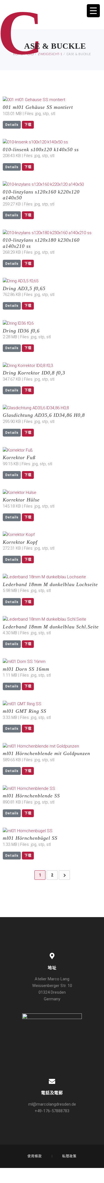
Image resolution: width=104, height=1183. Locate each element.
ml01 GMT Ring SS (24, 711)
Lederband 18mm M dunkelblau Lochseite (50, 584)
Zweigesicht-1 (50, 54)
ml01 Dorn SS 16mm (26, 669)
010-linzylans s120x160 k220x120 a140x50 (41, 195)
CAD (30, 54)
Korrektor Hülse (21, 500)
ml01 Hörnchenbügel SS (30, 838)
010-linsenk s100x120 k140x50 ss (41, 149)
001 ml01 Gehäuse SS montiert (38, 107)
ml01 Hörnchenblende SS (31, 796)
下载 (28, 125)
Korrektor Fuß (19, 457)
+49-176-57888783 (52, 1110)
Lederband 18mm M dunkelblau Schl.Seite (51, 627)
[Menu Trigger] (93, 10)
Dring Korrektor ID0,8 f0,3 (34, 373)
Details (12, 125)
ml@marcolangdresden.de (52, 1104)
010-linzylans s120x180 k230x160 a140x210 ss (41, 243)
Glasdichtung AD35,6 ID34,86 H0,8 (44, 415)
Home (18, 54)
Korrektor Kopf (20, 542)
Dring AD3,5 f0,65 (24, 288)
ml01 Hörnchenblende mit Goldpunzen (46, 753)
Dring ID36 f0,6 (21, 331)
